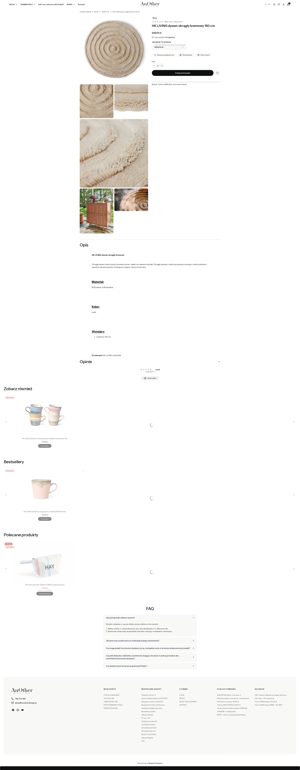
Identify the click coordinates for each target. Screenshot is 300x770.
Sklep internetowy (149, 763)
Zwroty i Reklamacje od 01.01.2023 (154, 698)
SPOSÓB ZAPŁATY (148, 731)
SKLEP (96, 12)
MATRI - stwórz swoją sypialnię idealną (231, 715)
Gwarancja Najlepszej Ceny (151, 708)
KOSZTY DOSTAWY (148, 734)
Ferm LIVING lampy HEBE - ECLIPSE (268, 705)
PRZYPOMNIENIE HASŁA (113, 705)
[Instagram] (18, 710)
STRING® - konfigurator (226, 711)
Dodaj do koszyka (182, 73)
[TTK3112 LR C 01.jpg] (114, 153)
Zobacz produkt (44, 594)
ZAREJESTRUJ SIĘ (111, 702)
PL (266, 4)
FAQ (143, 741)
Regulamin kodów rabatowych (153, 705)
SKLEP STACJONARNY (188, 702)
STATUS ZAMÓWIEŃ (111, 695)
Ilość (153, 62)
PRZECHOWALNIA (111, 708)
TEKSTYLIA (105, 12)
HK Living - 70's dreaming (264, 698)
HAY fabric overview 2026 (227, 702)
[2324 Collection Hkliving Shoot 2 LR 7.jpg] (96, 210)
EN (269, 4)
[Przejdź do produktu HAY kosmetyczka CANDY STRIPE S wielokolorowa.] (45, 562)
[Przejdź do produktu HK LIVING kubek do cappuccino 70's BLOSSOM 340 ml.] (45, 489)
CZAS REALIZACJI (148, 725)
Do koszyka (45, 446)
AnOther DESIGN (85, 12)
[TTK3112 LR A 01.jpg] (96, 101)
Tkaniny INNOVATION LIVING (228, 705)
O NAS (181, 695)
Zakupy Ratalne (147, 715)
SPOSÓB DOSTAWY (149, 728)
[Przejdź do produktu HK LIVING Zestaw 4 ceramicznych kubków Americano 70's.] (45, 415)
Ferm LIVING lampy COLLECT (266, 702)
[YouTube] (22, 710)
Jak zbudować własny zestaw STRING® (232, 708)
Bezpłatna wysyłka (148, 711)
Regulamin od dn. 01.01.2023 (152, 702)
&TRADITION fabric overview (228, 695)
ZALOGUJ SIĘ (109, 698)
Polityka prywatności (149, 721)
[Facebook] (13, 710)
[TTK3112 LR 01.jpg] (114, 49)
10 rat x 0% (145, 718)
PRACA (182, 698)
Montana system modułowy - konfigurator (233, 698)
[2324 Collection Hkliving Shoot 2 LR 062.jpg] (131, 199)
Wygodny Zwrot (147, 695)
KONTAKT (183, 705)
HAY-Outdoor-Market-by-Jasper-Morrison (271, 695)
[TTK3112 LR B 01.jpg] (131, 101)
